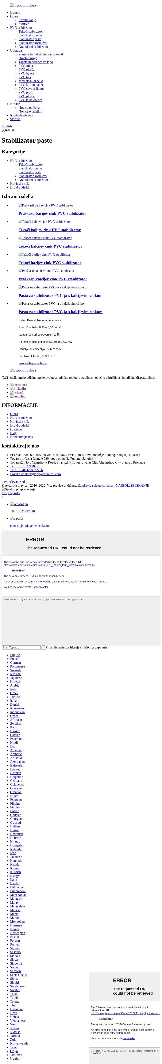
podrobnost (39, 363)
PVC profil (26, 92)
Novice (15, 104)
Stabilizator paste (30, 39)
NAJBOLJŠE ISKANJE (132, 485)
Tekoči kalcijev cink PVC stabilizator (50, 246)
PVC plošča (27, 69)
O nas (14, 16)
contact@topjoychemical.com (30, 525)
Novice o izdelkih (30, 111)
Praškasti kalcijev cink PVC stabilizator (53, 279)
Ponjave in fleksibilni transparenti (41, 54)
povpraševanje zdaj (14, 481)
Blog (13, 433)
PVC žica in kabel (31, 85)
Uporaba (16, 50)
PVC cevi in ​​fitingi (31, 88)
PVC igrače (26, 73)
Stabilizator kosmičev (33, 43)
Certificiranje (27, 20)
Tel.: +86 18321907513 (26, 466)
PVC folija (26, 65)
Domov (15, 12)
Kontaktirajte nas (21, 115)
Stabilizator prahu (30, 35)
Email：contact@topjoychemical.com (35, 474)
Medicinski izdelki (31, 81)
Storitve (24, 24)
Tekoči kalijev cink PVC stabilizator (50, 230)
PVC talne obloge (30, 100)
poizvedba (25, 363)
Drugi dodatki (19, 187)
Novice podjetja (29, 107)
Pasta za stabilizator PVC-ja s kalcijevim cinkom (61, 295)
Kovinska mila (20, 183)
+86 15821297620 (22, 511)
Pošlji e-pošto (11, 493)
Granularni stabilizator (33, 46)
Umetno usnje (28, 58)
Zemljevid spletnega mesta (95, 485)
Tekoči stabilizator (31, 31)
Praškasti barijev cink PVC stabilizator (52, 213)
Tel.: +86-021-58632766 (26, 470)
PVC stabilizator (21, 27)
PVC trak (25, 77)
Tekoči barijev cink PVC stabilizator (50, 262)
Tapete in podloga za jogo (36, 62)
